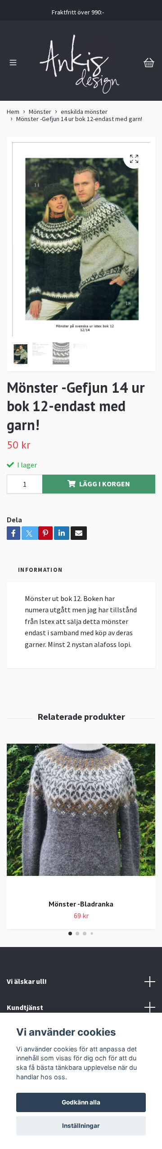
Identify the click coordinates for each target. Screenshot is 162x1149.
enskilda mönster (84, 112)
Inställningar (81, 1125)
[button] (70, 933)
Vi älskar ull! (27, 981)
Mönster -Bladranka (81, 903)
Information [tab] (40, 569)
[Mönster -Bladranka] (81, 818)
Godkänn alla (81, 1102)
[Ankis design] (80, 63)
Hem (13, 112)
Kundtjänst (25, 1007)
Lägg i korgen (104, 483)
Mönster (40, 112)
